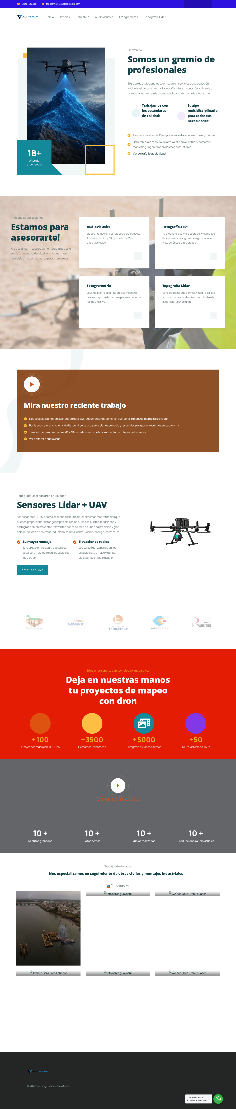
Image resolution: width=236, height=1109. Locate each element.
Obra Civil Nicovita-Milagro (113, 970)
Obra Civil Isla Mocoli (178, 970)
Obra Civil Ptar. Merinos (110, 891)
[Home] (38, 1072)
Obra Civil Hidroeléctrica (41, 970)
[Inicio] (28, 17)
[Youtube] (198, 4)
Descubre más (32, 570)
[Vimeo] (191, 4)
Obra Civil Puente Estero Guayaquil (41, 958)
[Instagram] (205, 4)
